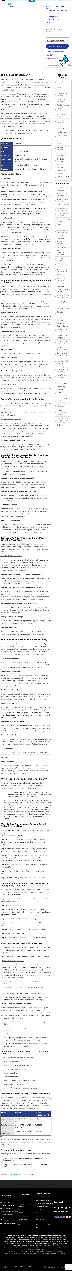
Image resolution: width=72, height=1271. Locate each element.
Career (37, 1184)
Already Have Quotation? (55, 52)
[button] (25, 1159)
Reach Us (30, 1184)
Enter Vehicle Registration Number (54, 30)
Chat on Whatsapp (62, 8)
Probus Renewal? (52, 58)
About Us (21, 1184)
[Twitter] (55, 1208)
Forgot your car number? (55, 41)
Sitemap (44, 1184)
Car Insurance (15, 1174)
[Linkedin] (66, 1208)
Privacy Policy (63, 1267)
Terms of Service (50, 1267)
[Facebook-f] (58, 1208)
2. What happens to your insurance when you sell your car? (25, 1165)
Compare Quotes (56, 46)
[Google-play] (70, 1208)
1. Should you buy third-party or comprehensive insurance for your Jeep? (22, 1159)
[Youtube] (62, 1208)
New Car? (49, 55)
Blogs (51, 1184)
